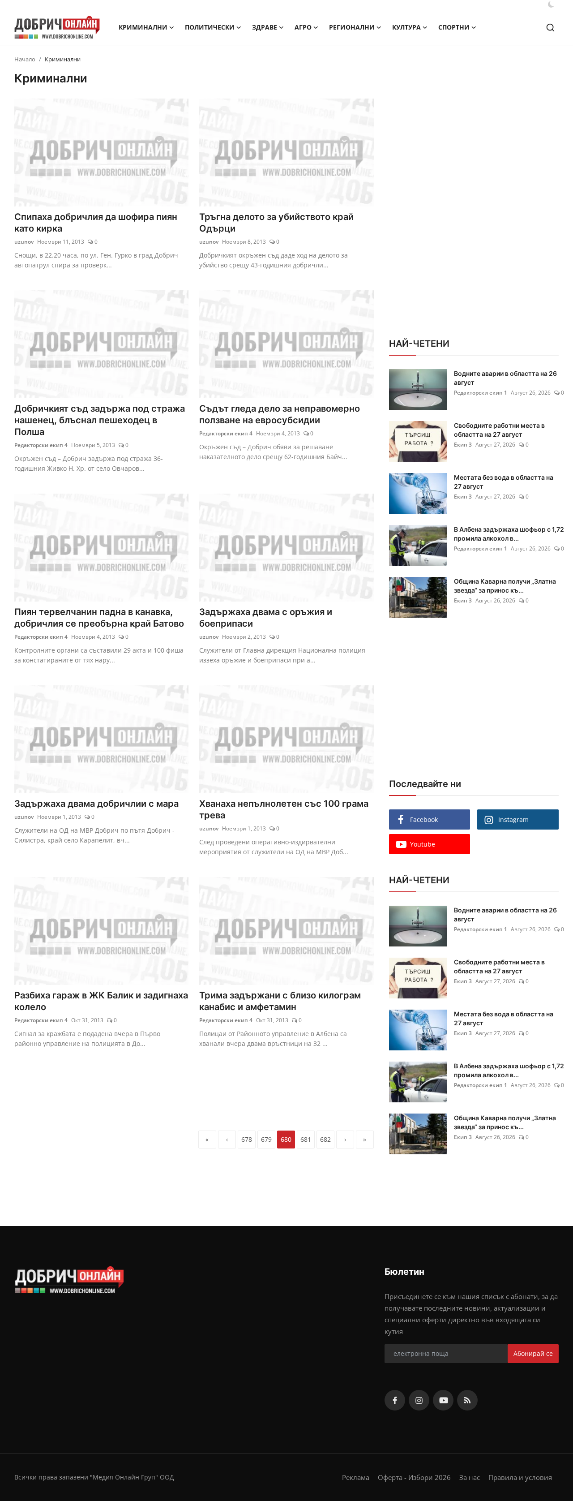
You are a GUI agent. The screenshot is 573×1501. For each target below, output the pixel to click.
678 (246, 1139)
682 (325, 1139)
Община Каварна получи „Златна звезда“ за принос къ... (505, 585)
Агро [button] (303, 27)
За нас (469, 1477)
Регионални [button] (352, 27)
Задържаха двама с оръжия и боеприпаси (265, 617)
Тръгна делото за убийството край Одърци (276, 222)
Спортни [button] (454, 27)
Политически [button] (210, 27)
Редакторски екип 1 (480, 392)
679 (266, 1139)
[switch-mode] (551, 4)
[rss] (467, 1400)
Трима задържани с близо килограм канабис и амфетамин (280, 1001)
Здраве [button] (264, 27)
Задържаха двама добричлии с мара (96, 803)
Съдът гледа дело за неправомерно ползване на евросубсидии (279, 414)
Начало (24, 59)
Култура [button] (406, 27)
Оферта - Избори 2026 (414, 1477)
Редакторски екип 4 (41, 445)
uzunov (24, 241)
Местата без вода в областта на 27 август (503, 481)
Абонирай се (533, 1353)
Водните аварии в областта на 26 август (505, 378)
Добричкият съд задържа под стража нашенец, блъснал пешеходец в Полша (99, 420)
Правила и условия (520, 1477)
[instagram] (419, 1400)
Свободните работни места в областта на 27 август (499, 429)
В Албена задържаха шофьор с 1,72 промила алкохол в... (509, 533)
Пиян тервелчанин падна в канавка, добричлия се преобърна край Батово (99, 617)
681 (305, 1139)
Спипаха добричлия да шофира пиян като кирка (95, 222)
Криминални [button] (143, 27)
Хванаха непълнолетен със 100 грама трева (283, 809)
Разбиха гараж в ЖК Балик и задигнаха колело (101, 1001)
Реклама (355, 1477)
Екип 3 (463, 444)
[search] (550, 27)
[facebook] (395, 1400)
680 (286, 1139)
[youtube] (443, 1400)
